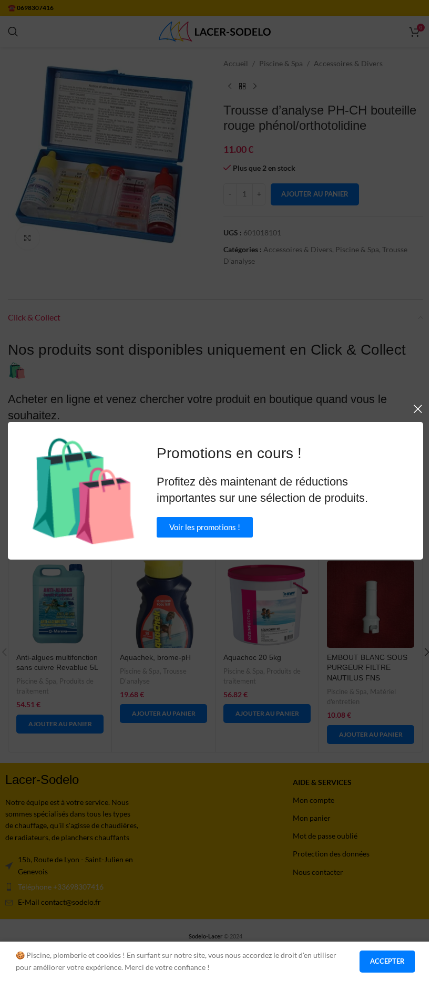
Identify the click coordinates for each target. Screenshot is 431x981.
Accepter (387, 961)
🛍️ (83, 490)
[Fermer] (418, 409)
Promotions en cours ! (229, 453)
